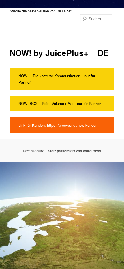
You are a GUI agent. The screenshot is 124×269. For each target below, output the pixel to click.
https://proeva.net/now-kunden (71, 125)
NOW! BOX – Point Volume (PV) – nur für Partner (59, 103)
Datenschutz (33, 150)
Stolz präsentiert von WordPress (74, 150)
